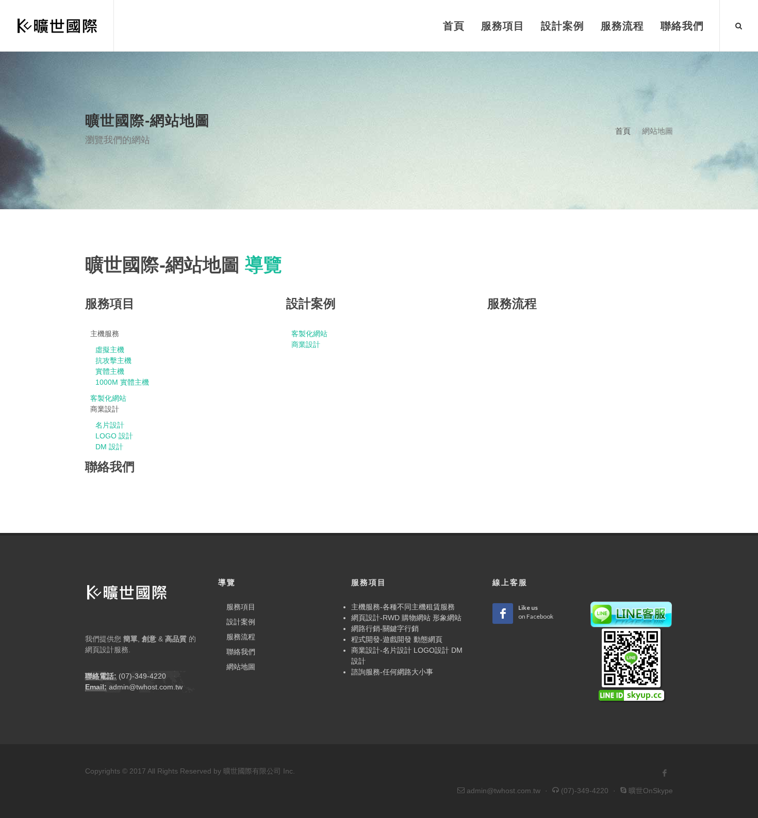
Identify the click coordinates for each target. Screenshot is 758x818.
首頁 (623, 131)
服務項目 (240, 607)
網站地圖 (240, 667)
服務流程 (240, 637)
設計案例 (240, 622)
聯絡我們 (240, 652)
